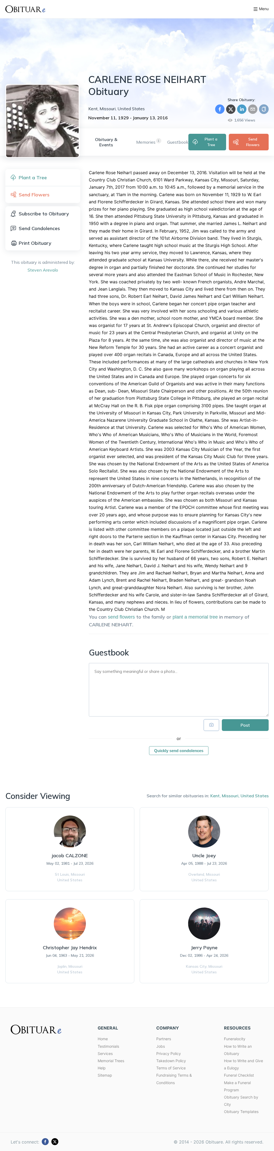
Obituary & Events (106, 142)
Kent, (215, 795)
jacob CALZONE (70, 855)
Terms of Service (171, 1068)
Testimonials (108, 1046)
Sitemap (105, 1075)
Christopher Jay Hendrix (70, 947)
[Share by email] (252, 109)
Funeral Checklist (239, 1075)
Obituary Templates (241, 1111)
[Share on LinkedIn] (241, 109)
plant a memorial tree (195, 617)
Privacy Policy (168, 1053)
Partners (163, 1038)
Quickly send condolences (178, 750)
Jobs (160, 1046)
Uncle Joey (204, 855)
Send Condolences (39, 228)
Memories (145, 142)
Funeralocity (234, 1038)
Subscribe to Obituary (44, 214)
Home (103, 1038)
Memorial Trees (111, 1060)
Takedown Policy (171, 1060)
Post (245, 725)
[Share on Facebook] (219, 109)
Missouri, (230, 795)
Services (105, 1053)
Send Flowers (253, 142)
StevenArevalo (43, 270)
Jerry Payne (204, 947)
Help (102, 1068)
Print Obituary (35, 243)
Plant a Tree (211, 142)
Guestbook (177, 142)
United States (255, 795)
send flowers (121, 617)
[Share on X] (230, 109)
